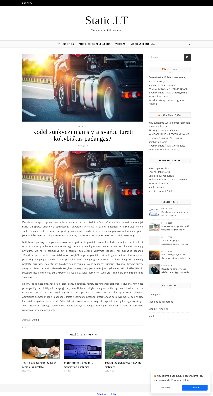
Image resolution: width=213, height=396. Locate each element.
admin (35, 319)
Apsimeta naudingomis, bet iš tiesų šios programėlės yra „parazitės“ (175, 228)
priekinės (89, 226)
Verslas (120, 43)
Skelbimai (171, 70)
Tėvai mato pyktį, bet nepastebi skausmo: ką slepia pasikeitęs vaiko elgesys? (174, 242)
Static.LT (106, 20)
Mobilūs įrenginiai (143, 43)
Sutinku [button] (194, 387)
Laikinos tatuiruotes (159, 171)
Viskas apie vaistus (159, 168)
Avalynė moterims (158, 183)
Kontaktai (27, 3)
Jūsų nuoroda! (160, 191)
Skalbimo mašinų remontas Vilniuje (168, 179)
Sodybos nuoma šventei (161, 175)
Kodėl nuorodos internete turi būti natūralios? (175, 214)
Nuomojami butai (171, 115)
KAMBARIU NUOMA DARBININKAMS (168, 88)
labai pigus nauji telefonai (162, 84)
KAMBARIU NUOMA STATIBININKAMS (169, 134)
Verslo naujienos (157, 187)
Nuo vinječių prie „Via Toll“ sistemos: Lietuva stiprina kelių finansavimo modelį (175, 256)
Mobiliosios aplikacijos (94, 43)
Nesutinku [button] (166, 387)
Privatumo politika (106, 394)
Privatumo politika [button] (180, 380)
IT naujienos (66, 43)
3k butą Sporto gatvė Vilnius (164, 130)
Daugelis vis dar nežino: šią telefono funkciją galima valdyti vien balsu (175, 270)
